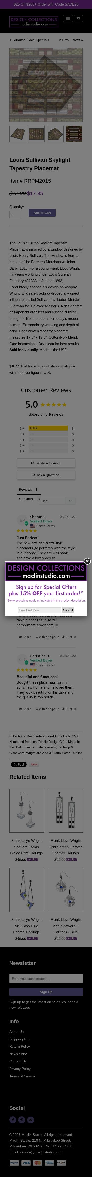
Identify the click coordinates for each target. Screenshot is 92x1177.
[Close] (87, 561)
